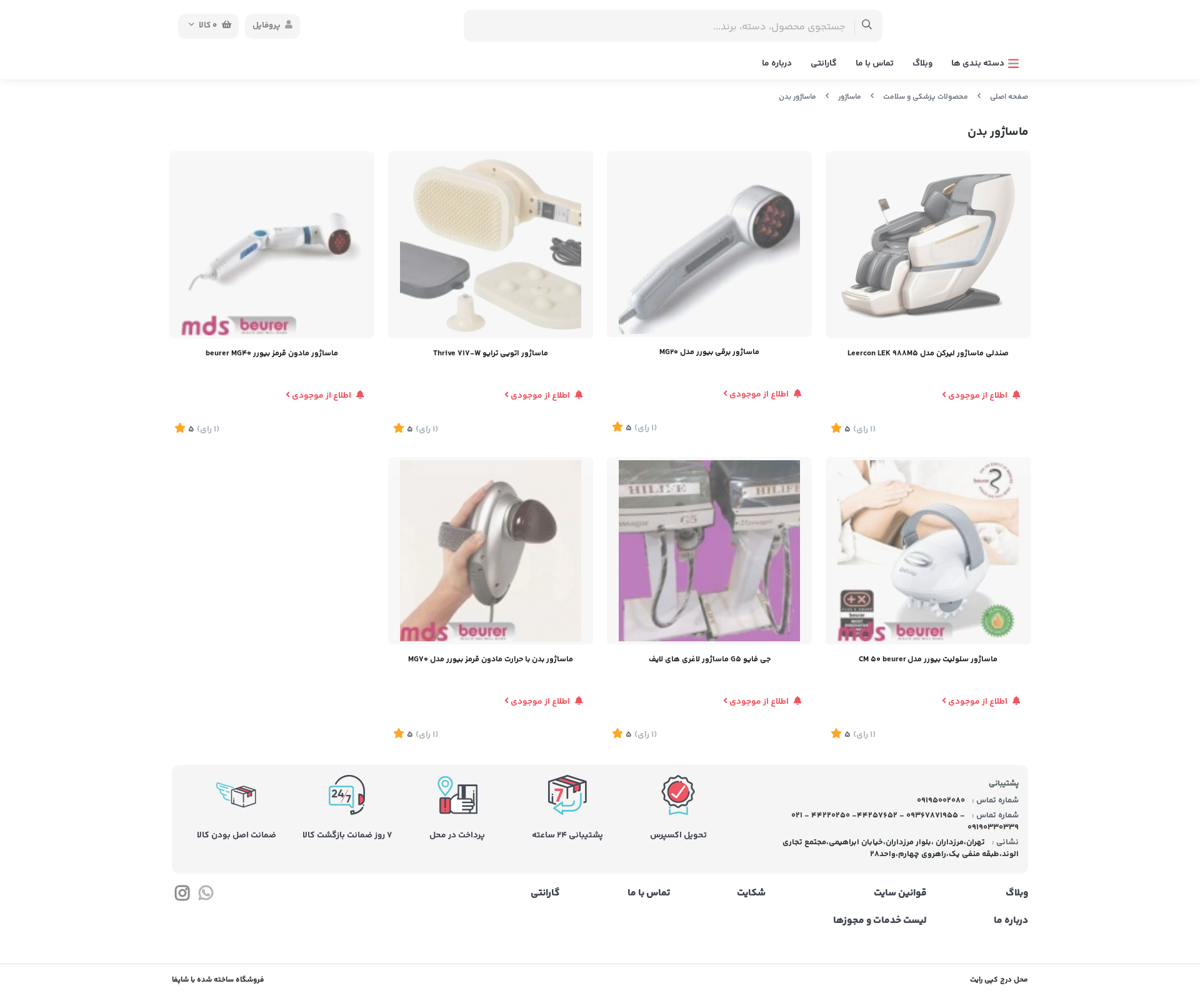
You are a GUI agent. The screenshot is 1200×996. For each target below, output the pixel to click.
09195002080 (940, 800)
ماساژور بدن (797, 97)
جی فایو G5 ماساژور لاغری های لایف (710, 659)
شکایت (751, 893)
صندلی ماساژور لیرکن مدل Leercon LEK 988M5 (928, 353)
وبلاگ (922, 64)
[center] (867, 26)
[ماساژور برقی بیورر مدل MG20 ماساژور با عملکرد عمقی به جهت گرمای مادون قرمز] (709, 244)
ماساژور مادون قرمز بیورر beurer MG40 (272, 353)
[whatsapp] (205, 895)
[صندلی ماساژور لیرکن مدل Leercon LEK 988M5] (928, 244)
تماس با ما (875, 64)
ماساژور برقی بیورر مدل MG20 (709, 352)
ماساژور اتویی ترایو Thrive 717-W (490, 353)
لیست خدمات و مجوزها (879, 921)
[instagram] (182, 895)
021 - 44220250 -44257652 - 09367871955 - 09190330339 (905, 821)
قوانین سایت (900, 893)
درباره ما (777, 64)
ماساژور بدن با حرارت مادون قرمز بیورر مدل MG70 (490, 659)
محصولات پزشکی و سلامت (925, 97)
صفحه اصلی (1009, 97)
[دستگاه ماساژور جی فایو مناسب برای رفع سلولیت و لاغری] (709, 550)
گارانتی (824, 64)
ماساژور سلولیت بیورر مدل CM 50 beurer (928, 659)
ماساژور (849, 97)
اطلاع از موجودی (977, 396)
